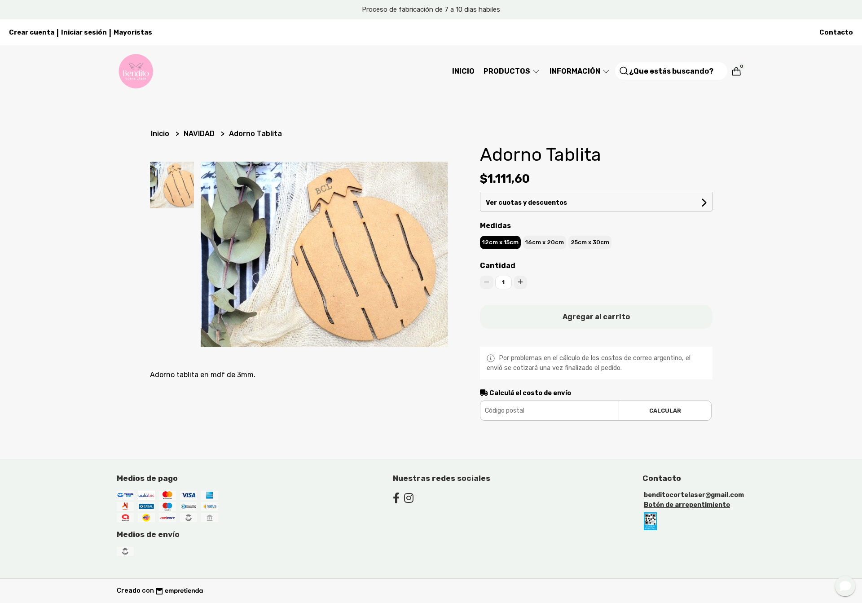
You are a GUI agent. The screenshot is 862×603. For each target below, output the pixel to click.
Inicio (463, 71)
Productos (508, 71)
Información (576, 71)
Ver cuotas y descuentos (526, 203)
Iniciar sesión (84, 32)
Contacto (836, 32)
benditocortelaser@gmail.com (694, 495)
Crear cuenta (31, 32)
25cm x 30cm (590, 242)
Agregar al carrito (596, 317)
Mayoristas (133, 32)
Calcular (665, 410)
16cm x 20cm (544, 242)
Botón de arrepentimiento (687, 505)
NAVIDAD (200, 133)
